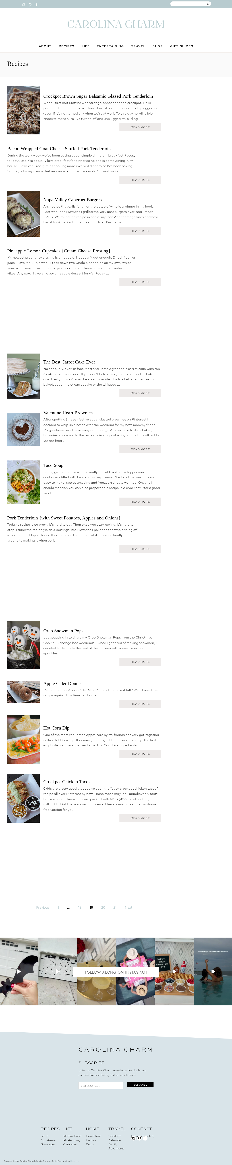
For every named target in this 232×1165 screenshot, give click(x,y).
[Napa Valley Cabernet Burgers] (23, 215)
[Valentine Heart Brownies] (23, 431)
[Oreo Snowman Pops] (23, 646)
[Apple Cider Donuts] (23, 693)
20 (103, 907)
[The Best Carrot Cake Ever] (23, 378)
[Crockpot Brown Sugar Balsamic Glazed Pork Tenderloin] (23, 112)
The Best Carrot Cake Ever (69, 362)
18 (79, 907)
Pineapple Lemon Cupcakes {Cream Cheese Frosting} (59, 250)
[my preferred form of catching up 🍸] (96, 971)
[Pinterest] (30, 4)
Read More (141, 128)
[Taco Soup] (23, 483)
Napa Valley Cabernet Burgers (72, 199)
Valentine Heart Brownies (68, 412)
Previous (42, 907)
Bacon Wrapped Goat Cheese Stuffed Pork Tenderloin (59, 148)
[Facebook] (37, 4)
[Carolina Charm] (116, 24)
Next (128, 907)
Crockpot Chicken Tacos (66, 781)
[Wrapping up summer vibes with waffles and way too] (174, 971)
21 (115, 907)
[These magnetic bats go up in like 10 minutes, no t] (57, 971)
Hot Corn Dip (56, 728)
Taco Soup (53, 465)
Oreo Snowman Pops (63, 630)
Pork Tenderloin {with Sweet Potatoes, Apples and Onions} (64, 518)
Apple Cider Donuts (62, 683)
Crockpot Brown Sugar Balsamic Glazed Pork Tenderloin (98, 96)
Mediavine (74, 1161)
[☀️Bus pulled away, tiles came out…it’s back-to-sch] (135, 971)
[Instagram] (23, 4)
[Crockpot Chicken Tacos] (23, 800)
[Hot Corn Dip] (23, 741)
